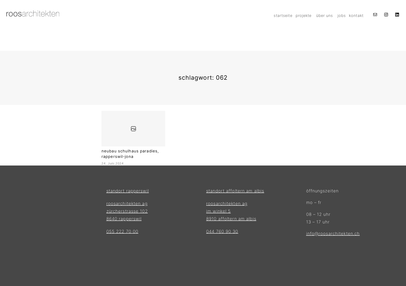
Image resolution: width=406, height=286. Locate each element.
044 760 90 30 (222, 231)
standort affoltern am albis (235, 190)
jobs (341, 15)
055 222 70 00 (122, 231)
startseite (283, 15)
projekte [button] (304, 15)
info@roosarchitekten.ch (333, 233)
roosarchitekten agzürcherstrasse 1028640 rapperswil (127, 211)
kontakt (356, 15)
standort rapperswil (127, 190)
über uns (324, 15)
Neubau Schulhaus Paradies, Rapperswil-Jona (130, 154)
